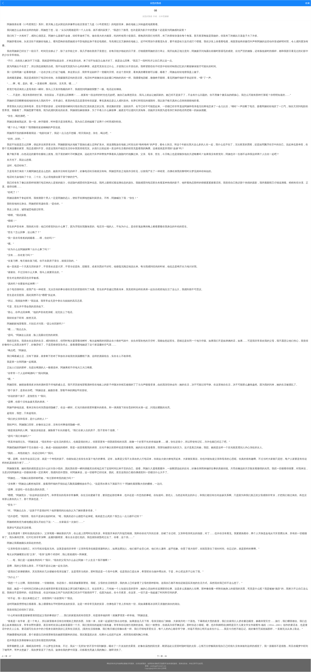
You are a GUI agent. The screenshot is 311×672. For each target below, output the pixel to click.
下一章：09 (162, 656)
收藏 (307, 3)
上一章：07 (6, 656)
